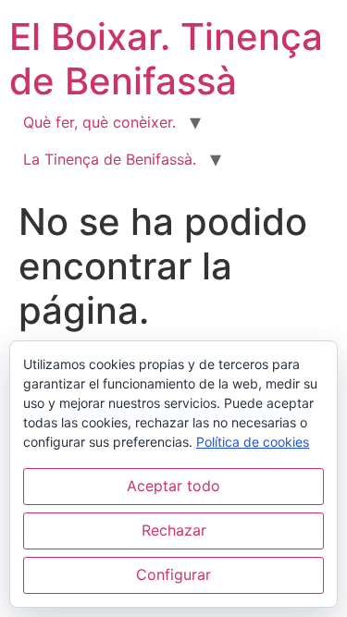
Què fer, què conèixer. (99, 122)
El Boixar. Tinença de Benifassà (166, 59)
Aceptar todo (173, 485)
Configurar (173, 574)
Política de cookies (252, 442)
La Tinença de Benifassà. (109, 159)
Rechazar (174, 530)
